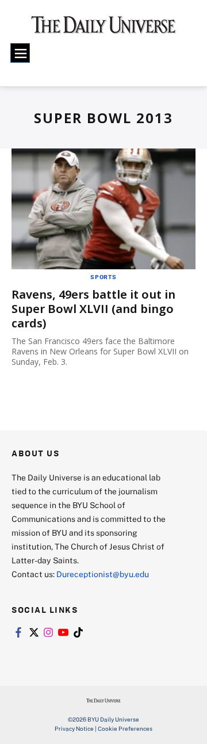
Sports (103, 276)
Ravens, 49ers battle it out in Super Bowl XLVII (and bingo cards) (93, 309)
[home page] (103, 28)
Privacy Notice (74, 728)
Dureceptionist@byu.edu (102, 574)
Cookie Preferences (125, 728)
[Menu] (20, 53)
